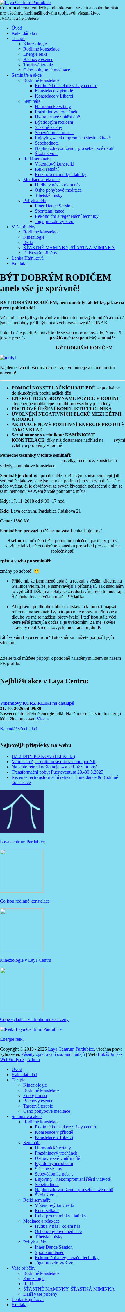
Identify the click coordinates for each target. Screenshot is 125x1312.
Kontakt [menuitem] (19, 1304)
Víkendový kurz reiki (54, 163)
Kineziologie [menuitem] (35, 1085)
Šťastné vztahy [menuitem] (48, 1168)
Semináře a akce (27, 75)
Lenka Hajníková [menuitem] (28, 1299)
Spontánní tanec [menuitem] (49, 1252)
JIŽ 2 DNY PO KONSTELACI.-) (43, 756)
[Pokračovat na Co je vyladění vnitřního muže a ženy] (22, 1009)
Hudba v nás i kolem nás (57, 184)
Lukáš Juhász (110, 1054)
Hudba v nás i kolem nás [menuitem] (57, 1226)
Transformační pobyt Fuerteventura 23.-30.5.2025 (57, 772)
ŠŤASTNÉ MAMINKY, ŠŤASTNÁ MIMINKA (69, 247)
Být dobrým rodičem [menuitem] (54, 1163)
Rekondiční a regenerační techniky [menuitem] (67, 1257)
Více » (43, 718)
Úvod (17, 28)
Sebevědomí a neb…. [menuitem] (54, 1173)
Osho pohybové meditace (46, 69)
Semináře (31, 101)
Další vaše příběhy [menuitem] (40, 1294)
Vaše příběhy (23, 226)
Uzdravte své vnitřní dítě (57, 116)
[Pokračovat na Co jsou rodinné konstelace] (22, 891)
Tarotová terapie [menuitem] (38, 1105)
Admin (33, 1059)
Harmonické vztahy (53, 106)
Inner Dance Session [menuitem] (54, 1247)
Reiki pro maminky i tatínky (60, 174)
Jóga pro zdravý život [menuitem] (54, 1262)
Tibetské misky (49, 195)
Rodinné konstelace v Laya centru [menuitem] (66, 1126)
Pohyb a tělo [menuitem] (34, 1241)
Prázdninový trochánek (56, 111)
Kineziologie (35, 43)
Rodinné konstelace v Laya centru (66, 85)
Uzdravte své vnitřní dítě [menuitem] (57, 1158)
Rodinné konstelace (41, 48)
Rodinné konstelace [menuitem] (41, 1090)
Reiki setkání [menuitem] (47, 1210)
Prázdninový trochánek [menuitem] (56, 1153)
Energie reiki (35, 54)
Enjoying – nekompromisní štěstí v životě (73, 137)
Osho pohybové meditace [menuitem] (46, 1111)
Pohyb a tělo (34, 200)
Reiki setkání (47, 169)
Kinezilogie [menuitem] (33, 1278)
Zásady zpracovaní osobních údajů (53, 1054)
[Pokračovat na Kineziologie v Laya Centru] (22, 950)
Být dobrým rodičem (54, 122)
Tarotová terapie (38, 64)
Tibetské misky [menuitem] (49, 1236)
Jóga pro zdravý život (54, 221)
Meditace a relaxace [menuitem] (41, 1220)
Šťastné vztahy (48, 127)
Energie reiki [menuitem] (35, 1095)
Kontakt (19, 263)
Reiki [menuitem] (28, 1283)
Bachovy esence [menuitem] (38, 1100)
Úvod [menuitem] (17, 1069)
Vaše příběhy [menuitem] (23, 1268)
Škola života (46, 153)
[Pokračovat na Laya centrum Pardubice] (22, 831)
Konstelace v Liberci (54, 96)
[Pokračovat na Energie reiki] (31, 1029)
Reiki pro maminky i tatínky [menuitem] (60, 1215)
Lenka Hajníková (28, 258)
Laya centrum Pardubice (22, 841)
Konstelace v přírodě (54, 90)
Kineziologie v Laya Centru (25, 960)
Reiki (28, 242)
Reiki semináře (37, 158)
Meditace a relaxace (41, 179)
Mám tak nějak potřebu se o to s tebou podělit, (54, 761)
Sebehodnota (47, 143)
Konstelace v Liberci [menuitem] (54, 1137)
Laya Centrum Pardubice (71, 1049)
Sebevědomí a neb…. (54, 132)
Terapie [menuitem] (18, 1079)
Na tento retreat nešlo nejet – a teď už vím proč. (55, 766)
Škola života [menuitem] (46, 1194)
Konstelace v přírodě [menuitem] (54, 1132)
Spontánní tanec (49, 211)
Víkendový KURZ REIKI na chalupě (37, 703)
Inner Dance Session (54, 205)
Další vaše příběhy (40, 252)
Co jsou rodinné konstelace (25, 900)
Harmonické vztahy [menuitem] (53, 1147)
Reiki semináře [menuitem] (37, 1200)
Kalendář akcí (24, 33)
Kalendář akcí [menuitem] (24, 1074)
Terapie (18, 38)
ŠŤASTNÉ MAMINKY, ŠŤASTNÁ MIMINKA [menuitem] (69, 1288)
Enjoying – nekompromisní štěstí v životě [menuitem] (73, 1179)
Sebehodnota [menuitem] (47, 1184)
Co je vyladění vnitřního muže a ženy (34, 1019)
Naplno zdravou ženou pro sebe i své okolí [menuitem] (74, 1189)
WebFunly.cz (12, 1059)
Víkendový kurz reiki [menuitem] (54, 1205)
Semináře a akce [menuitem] (27, 1116)
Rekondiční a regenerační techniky (67, 216)
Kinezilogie (33, 237)
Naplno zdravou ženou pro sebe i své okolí (74, 148)
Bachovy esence (38, 59)
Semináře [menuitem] (31, 1142)
